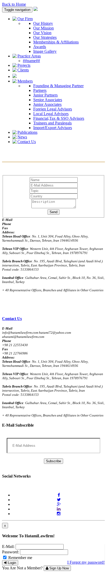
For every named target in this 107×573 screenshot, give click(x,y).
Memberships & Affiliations (56, 42)
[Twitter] (59, 499)
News (22, 137)
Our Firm (25, 19)
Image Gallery (45, 51)
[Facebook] (59, 495)
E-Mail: (8, 546)
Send (53, 212)
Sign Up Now (58, 568)
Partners (39, 90)
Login (11, 563)
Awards (39, 46)
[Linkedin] (59, 509)
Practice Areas (29, 56)
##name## (31, 60)
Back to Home (14, 4)
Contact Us (26, 141)
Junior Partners (45, 95)
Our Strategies (45, 37)
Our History (43, 23)
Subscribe (53, 461)
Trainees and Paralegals (52, 123)
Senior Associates (47, 100)
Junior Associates (47, 104)
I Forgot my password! (86, 562)
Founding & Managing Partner (58, 86)
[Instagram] (59, 513)
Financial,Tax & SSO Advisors (58, 118)
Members (25, 81)
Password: (10, 552)
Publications (27, 132)
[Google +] (59, 504)
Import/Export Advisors (52, 127)
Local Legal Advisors (51, 113)
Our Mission (43, 28)
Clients (23, 70)
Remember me (19, 557)
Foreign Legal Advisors (52, 109)
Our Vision (42, 33)
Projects (23, 65)
